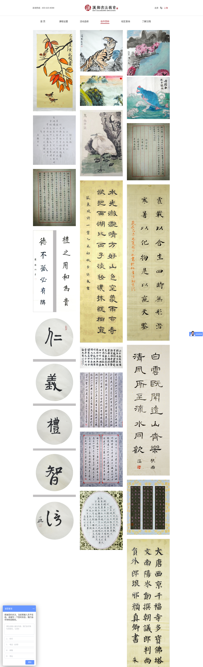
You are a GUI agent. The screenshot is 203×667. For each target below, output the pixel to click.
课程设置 (63, 21)
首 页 (42, 21)
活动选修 (84, 21)
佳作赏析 (105, 21)
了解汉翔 (146, 21)
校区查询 (125, 21)
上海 (166, 8)
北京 (156, 8)
